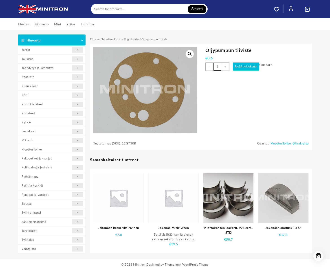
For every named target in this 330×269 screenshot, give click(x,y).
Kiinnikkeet (30, 86)
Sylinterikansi (31, 212)
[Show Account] (291, 9)
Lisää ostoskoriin (246, 66)
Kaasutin (28, 77)
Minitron (139, 264)
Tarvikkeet (29, 230)
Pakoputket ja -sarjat (37, 158)
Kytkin (26, 122)
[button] (190, 54)
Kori (25, 95)
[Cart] (307, 9)
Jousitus (27, 59)
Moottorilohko (32, 149)
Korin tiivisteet (32, 104)
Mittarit (27, 140)
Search (197, 9)
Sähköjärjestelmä (34, 222)
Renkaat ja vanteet (35, 194)
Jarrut (26, 50)
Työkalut (28, 239)
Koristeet (28, 113)
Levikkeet (29, 131)
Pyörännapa (30, 176)
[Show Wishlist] (279, 9)
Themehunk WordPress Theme (187, 264)
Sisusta (27, 203)
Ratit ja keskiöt (32, 185)
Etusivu (95, 39)
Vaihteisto (29, 249)
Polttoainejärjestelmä (37, 167)
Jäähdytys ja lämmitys (38, 68)
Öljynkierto (131, 39)
